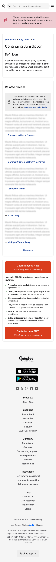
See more (28, 250)
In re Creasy (13, 215)
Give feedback (28, 500)
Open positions (28, 455)
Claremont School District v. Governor (26, 162)
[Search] (10, 6)
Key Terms (24, 39)
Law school (28, 414)
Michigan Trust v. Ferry (19, 242)
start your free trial (32, 107)
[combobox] (28, 6)
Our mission (28, 443)
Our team (28, 447)
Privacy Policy (36, 519)
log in (44, 107)
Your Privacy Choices (20, 525)
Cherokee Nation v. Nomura (21, 135)
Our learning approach (28, 451)
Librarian (27, 422)
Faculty (28, 426)
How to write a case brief (28, 476)
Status (28, 509)
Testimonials (28, 463)
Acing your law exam (28, 484)
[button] (28, 267)
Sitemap (39, 525)
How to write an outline (28, 480)
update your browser (32, 23)
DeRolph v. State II (16, 188)
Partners (28, 459)
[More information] (23, 87)
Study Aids (10, 39)
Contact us (28, 496)
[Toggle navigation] (52, 6)
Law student (28, 418)
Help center (28, 504)
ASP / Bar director (28, 430)
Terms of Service (21, 519)
